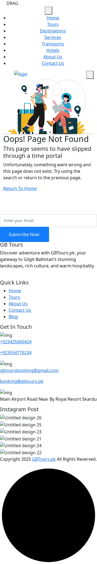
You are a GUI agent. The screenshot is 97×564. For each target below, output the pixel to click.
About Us (52, 57)
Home (53, 18)
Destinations (53, 31)
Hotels (53, 50)
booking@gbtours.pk (21, 381)
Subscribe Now (24, 234)
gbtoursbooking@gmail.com (29, 370)
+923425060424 (16, 342)
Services (52, 37)
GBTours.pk (44, 459)
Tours (53, 24)
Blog (13, 317)
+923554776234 (16, 353)
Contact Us (53, 63)
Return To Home (20, 188)
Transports (53, 44)
